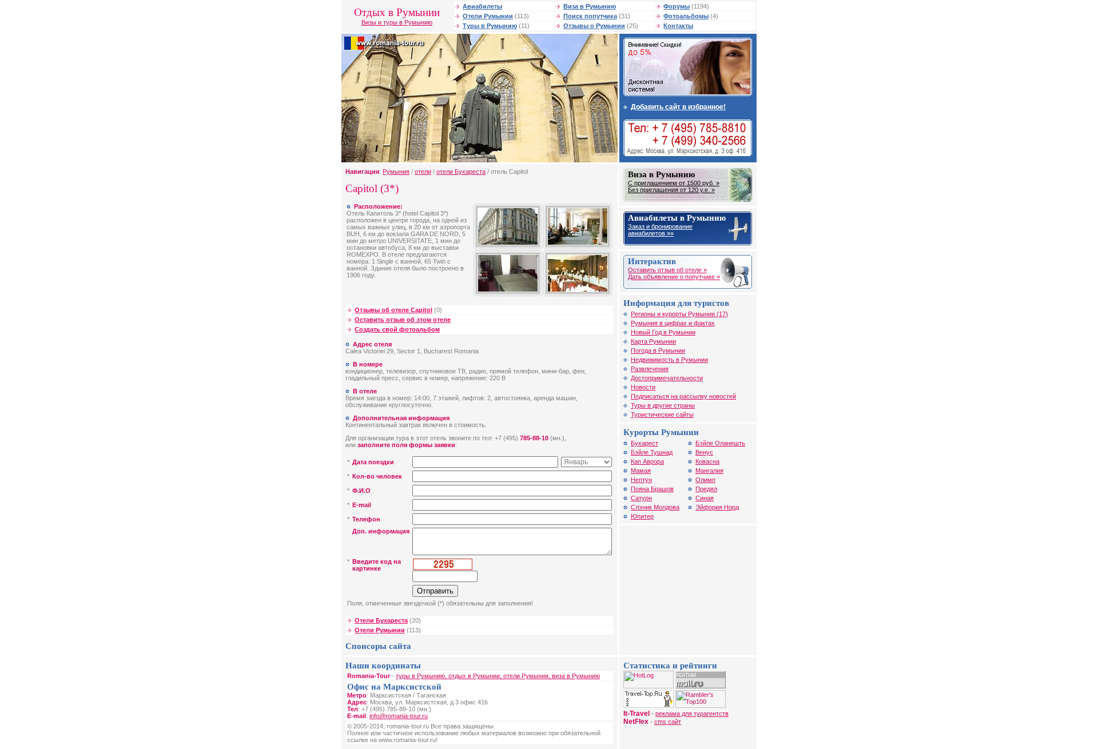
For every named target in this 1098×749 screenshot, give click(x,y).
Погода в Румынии (658, 350)
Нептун (641, 479)
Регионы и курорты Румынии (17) (679, 313)
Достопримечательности (667, 377)
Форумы (676, 6)
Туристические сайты (662, 414)
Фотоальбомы (686, 16)
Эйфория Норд (717, 507)
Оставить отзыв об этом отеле (403, 319)
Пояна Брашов (652, 488)
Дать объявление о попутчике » (674, 276)
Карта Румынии (653, 341)
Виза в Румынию (589, 6)
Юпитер (642, 516)
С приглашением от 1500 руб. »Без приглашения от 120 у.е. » (673, 186)
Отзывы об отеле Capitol (393, 309)
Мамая (641, 470)
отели (423, 171)
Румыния (396, 171)
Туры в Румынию (490, 25)
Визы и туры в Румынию (396, 22)
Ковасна (707, 461)
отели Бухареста (461, 171)
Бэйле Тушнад (652, 452)
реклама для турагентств (692, 713)
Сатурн (641, 498)
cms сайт (667, 721)
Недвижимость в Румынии (669, 359)
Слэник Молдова (655, 507)
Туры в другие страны (663, 405)
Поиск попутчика (590, 16)
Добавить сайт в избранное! (678, 107)
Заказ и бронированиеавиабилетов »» (660, 230)
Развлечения (650, 368)
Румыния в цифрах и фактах (673, 323)
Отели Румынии (488, 16)
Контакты (678, 25)
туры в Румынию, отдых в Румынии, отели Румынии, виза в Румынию (498, 675)
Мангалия (709, 470)
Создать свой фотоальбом (397, 329)
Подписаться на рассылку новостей (683, 396)
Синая (704, 498)
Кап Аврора (647, 461)
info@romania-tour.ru (398, 715)
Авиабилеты (482, 6)
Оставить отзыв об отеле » (667, 269)
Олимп (705, 479)
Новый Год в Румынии (663, 332)
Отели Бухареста (381, 620)
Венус (704, 452)
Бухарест (644, 443)
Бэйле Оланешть (720, 443)
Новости (643, 387)
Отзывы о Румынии (594, 25)
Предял (706, 488)
